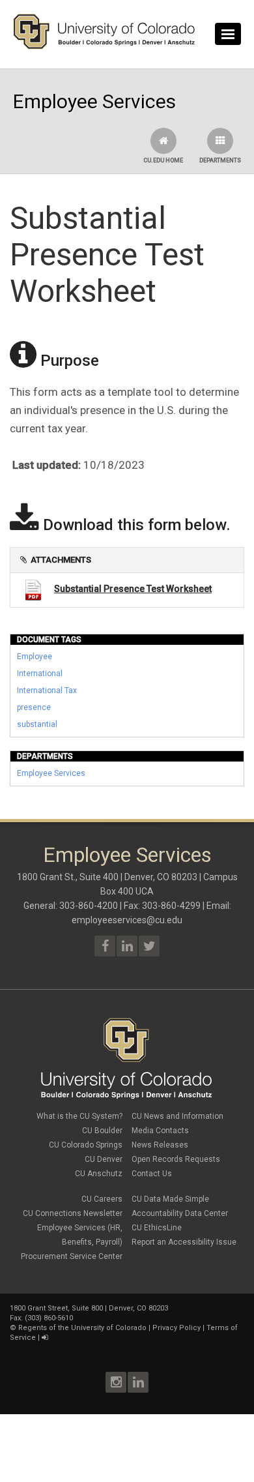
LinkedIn (138, 1382)
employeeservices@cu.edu (127, 920)
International (40, 673)
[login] (45, 1337)
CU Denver (103, 1159)
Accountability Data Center (180, 1213)
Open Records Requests (176, 1159)
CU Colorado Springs (85, 1144)
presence (34, 707)
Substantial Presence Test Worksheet (133, 589)
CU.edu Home (163, 160)
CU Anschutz (98, 1173)
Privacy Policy (176, 1328)
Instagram (116, 1382)
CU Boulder (102, 1130)
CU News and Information (177, 1116)
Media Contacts (160, 1130)
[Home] (104, 46)
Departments (220, 160)
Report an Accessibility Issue (184, 1242)
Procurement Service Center (71, 1256)
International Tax (47, 690)
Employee (34, 656)
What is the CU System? (79, 1116)
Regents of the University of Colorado (82, 1328)
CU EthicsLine (157, 1227)
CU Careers (101, 1199)
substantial (37, 724)
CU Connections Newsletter (72, 1213)
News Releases (160, 1144)
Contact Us (152, 1173)
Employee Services (51, 773)
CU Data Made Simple (170, 1199)
